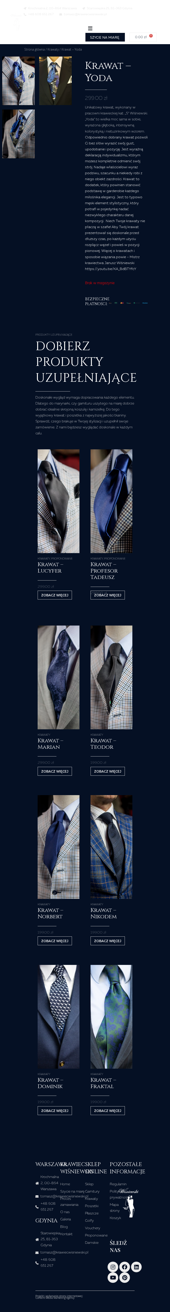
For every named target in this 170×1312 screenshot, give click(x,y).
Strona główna (34, 49)
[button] (90, 28)
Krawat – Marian (50, 744)
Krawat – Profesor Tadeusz (104, 571)
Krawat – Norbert (50, 913)
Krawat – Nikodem (104, 913)
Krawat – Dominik (50, 1083)
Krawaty (53, 49)
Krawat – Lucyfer (50, 568)
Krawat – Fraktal (103, 1083)
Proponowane (62, 559)
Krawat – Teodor (103, 744)
